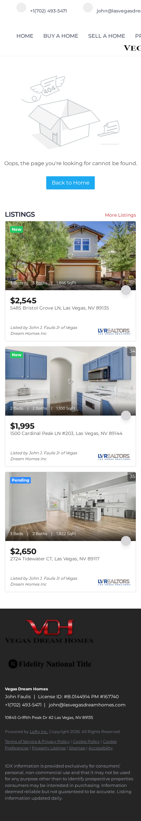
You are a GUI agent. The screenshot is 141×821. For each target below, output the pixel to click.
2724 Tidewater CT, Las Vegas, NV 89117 (54, 559)
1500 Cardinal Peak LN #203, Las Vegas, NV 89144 (66, 433)
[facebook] (8, 808)
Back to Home (71, 183)
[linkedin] (21, 808)
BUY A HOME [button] (60, 36)
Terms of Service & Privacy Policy (37, 741)
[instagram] (34, 808)
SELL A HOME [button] (106, 36)
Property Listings (49, 747)
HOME (24, 36)
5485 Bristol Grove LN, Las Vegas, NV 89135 (59, 308)
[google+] (47, 808)
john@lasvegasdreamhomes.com (87, 705)
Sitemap (77, 747)
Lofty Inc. (39, 731)
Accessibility (101, 747)
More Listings (120, 215)
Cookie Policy (86, 741)
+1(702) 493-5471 (23, 705)
